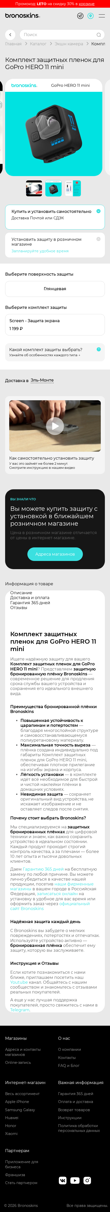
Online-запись (18, 1062)
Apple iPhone (17, 1101)
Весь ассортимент (22, 1093)
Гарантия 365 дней (75, 1093)
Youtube (19, 982)
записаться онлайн (57, 893)
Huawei (11, 1118)
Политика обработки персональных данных (79, 1128)
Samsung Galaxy (20, 1110)
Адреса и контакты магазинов (23, 1052)
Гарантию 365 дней (43, 869)
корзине (87, 4)
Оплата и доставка (75, 1101)
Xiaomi (11, 1133)
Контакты (67, 1057)
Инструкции (70, 1118)
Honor (10, 1125)
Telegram (19, 1010)
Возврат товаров (74, 1110)
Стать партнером (21, 1183)
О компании (69, 1049)
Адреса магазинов (55, 554)
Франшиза (15, 1175)
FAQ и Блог (69, 1065)
